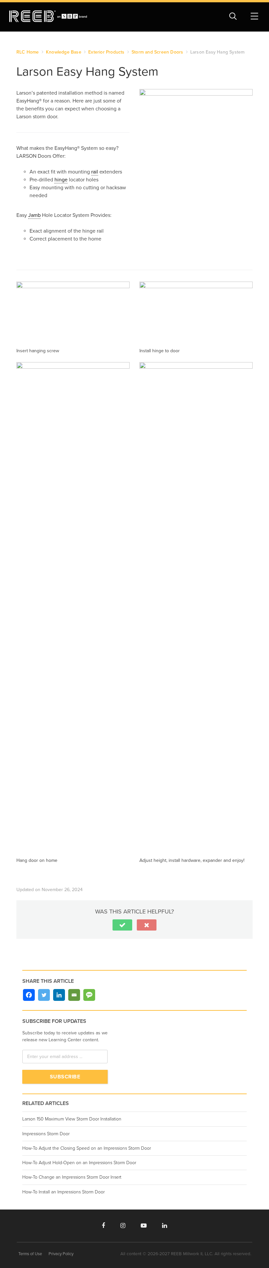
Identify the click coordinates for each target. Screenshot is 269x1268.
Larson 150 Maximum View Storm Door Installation (71, 1119)
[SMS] (89, 995)
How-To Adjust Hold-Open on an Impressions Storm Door (79, 1162)
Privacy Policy (61, 1253)
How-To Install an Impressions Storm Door (63, 1192)
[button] (122, 925)
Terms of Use (30, 1253)
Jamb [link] (34, 215)
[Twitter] (44, 995)
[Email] (74, 995)
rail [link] (94, 172)
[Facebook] (29, 995)
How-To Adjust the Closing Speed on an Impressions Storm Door (86, 1148)
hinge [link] (61, 179)
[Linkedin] (59, 995)
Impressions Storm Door (46, 1134)
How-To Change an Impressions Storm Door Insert (71, 1177)
